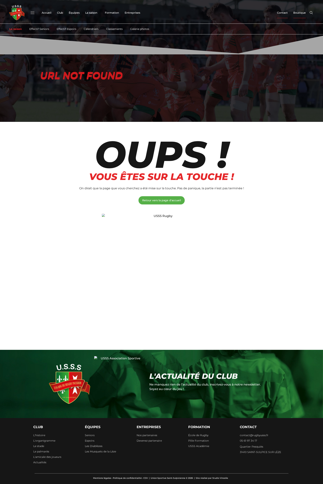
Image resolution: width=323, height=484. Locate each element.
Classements (114, 29)
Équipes (74, 12)
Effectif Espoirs (66, 29)
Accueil (46, 12)
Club (60, 12)
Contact (282, 12)
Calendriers (91, 29)
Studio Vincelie (220, 478)
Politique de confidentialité (127, 478)
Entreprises (132, 12)
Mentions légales (102, 478)
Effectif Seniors (39, 29)
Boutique (299, 12)
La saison (91, 12)
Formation (112, 12)
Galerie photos (139, 29)
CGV (145, 478)
